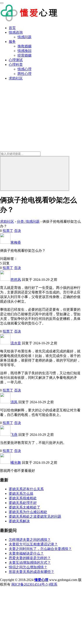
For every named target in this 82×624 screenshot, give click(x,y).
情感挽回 (24, 51)
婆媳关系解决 (19, 521)
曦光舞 (15, 462)
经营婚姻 (24, 55)
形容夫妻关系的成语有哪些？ (31, 572)
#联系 (53, 584)
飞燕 (13, 434)
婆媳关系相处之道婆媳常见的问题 (35, 516)
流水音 (15, 343)
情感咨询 (16, 32)
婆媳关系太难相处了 (24, 507)
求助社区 (16, 78)
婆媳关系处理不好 (23, 503)
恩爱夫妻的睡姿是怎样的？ (30, 558)
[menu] (1, 3)
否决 (17, 231)
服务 (12, 41)
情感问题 (24, 37)
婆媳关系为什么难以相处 (28, 512)
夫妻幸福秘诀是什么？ (26, 553)
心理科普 (16, 64)
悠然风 (15, 279)
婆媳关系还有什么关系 (26, 489)
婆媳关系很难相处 (23, 498)
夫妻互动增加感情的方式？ (30, 562)
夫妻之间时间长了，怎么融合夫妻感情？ (40, 549)
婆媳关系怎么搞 (21, 493)
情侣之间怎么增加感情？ (28, 567)
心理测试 (16, 60)
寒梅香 (15, 242)
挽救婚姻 (24, 46)
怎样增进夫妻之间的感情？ (30, 539)
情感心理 (24, 69)
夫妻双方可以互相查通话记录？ (33, 544)
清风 (13, 402)
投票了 (8, 231)
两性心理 (24, 74)
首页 (12, 28)
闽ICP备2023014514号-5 (29, 584)
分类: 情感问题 (28, 221)
